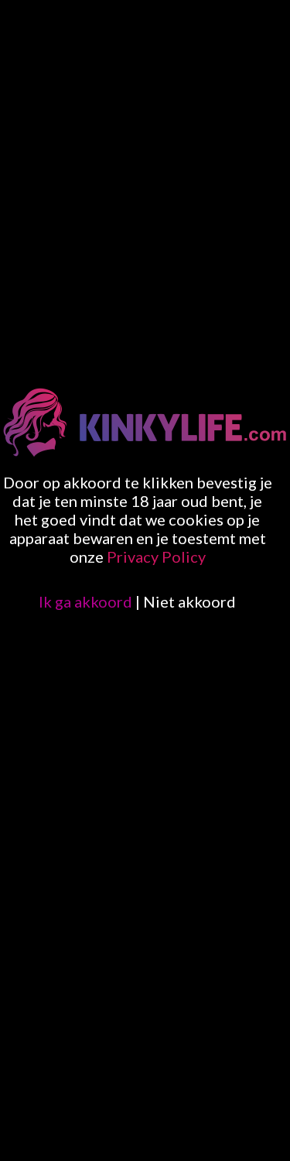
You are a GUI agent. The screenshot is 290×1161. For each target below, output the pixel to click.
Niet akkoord (189, 601)
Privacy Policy (156, 556)
